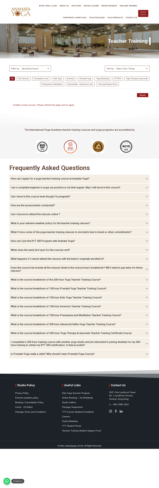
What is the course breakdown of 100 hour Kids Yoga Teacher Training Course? (56, 297)
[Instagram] (110, 411)
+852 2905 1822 (120, 404)
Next (131, 146)
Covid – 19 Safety (24, 407)
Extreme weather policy (26, 397)
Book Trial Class (48, 6)
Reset (142, 95)
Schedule (143, 13)
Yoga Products (115, 17)
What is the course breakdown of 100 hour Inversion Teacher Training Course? (56, 306)
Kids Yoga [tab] (57, 79)
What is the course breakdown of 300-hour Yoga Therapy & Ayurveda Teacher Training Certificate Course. (71, 333)
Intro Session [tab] (23, 79)
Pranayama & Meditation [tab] (52, 84)
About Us (64, 6)
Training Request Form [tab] (107, 84)
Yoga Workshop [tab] (102, 79)
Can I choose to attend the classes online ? (35, 214)
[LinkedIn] (121, 411)
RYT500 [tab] (117, 79)
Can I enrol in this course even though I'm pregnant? (40, 196)
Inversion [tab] (71, 79)
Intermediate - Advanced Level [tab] (80, 84)
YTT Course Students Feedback (78, 412)
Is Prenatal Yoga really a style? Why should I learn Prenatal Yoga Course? (53, 353)
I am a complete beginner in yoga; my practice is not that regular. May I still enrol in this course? (65, 187)
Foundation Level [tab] (41, 79)
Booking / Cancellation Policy (29, 402)
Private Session (109, 6)
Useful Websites (70, 421)
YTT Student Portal (71, 426)
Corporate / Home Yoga (75, 17)
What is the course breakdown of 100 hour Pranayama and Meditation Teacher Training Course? (66, 315)
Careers (66, 416)
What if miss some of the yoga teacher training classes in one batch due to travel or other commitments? (71, 232)
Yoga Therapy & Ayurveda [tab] (137, 79)
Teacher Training (128, 6)
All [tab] (12, 79)
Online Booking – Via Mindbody (77, 397)
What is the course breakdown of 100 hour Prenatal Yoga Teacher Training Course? (59, 288)
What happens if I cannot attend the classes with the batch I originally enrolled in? (57, 258)
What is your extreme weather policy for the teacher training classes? (50, 223)
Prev (27, 146)
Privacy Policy (22, 393)
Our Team (76, 6)
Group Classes (91, 6)
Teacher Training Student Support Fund (81, 430)
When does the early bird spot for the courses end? (40, 250)
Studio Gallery (69, 402)
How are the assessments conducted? (33, 205)
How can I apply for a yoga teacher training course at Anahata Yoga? (50, 178)
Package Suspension (72, 407)
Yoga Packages (97, 17)
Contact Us (131, 17)
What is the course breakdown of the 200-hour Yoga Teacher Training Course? (56, 279)
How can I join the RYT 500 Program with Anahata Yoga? (43, 240)
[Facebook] (115, 411)
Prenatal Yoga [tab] (85, 79)
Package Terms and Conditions (30, 412)
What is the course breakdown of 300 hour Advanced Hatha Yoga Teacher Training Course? (63, 324)
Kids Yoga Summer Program (76, 393)
